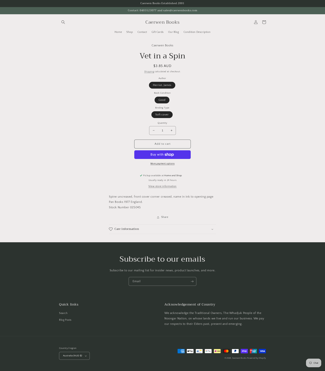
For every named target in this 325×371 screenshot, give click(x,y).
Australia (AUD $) (72, 355)
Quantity (162, 123)
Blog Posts (65, 319)
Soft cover (162, 114)
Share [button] (164, 217)
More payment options (162, 163)
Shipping (149, 71)
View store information (162, 186)
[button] (63, 22)
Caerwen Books (239, 358)
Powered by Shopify (256, 358)
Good (162, 100)
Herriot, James (162, 85)
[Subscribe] (192, 281)
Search (63, 313)
